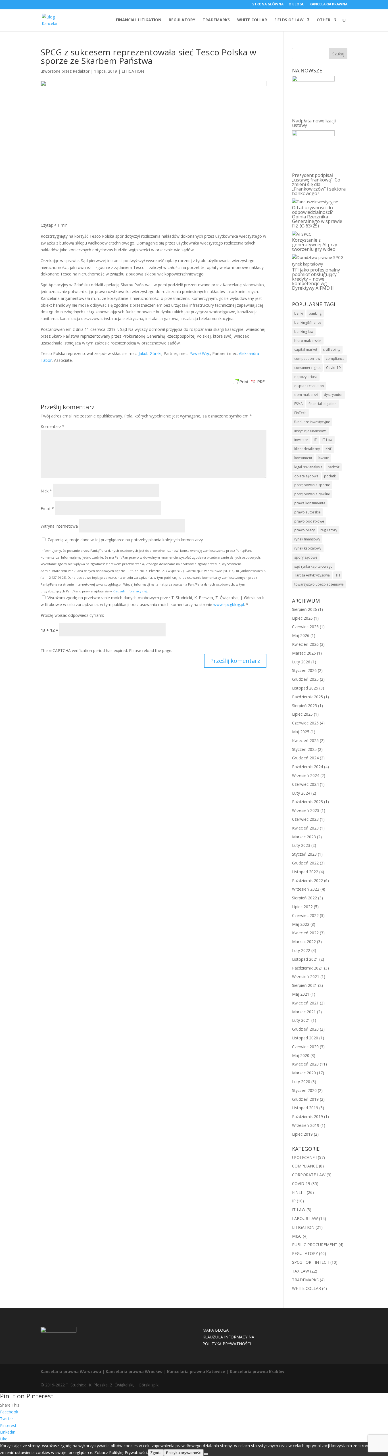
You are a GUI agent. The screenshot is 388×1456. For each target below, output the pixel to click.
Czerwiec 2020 (305, 1046)
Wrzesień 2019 (305, 1125)
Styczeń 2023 (304, 854)
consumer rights (307, 367)
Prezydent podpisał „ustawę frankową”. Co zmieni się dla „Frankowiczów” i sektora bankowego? (319, 184)
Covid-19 (333, 367)
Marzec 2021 (304, 1011)
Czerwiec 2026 (305, 626)
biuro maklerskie (307, 340)
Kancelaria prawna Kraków (257, 1371)
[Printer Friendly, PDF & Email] (248, 382)
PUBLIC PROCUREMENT (314, 1244)
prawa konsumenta (309, 503)
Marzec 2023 (304, 836)
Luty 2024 (301, 793)
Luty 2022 (301, 950)
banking (315, 313)
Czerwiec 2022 (305, 915)
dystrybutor (333, 394)
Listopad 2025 (305, 688)
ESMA (298, 403)
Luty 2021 (301, 1020)
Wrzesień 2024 (305, 775)
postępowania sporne (312, 484)
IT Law (327, 439)
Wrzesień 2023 (305, 810)
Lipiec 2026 (302, 618)
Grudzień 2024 (305, 758)
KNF (329, 448)
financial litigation (322, 403)
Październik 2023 (307, 801)
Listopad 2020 (305, 1038)
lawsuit (323, 458)
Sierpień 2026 (304, 609)
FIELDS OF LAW (289, 20)
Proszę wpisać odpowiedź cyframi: (72, 615)
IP (294, 1201)
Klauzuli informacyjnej (130, 591)
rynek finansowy (307, 539)
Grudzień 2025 (305, 679)
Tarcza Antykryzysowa (312, 575)
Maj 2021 (300, 994)
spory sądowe (305, 557)
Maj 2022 (300, 924)
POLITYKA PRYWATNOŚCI (227, 1343)
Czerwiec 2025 (305, 723)
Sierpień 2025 (304, 705)
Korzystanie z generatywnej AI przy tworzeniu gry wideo (314, 244)
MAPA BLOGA (216, 1330)
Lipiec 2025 (302, 714)
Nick (46, 491)
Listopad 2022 (305, 871)
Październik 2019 (307, 1116)
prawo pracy (304, 530)
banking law (303, 331)
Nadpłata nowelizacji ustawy (314, 123)
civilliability (331, 349)
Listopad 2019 (305, 1107)
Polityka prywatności (183, 1452)
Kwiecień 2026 (305, 644)
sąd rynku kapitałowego (313, 566)
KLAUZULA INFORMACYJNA (228, 1337)
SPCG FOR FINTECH (310, 1262)
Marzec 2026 (304, 653)
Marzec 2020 (304, 1072)
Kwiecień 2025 (305, 740)
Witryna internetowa (59, 526)
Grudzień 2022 (305, 863)
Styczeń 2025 (304, 749)
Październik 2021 (307, 968)
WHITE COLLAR (252, 20)
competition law (307, 358)
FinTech (300, 412)
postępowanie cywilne (312, 494)
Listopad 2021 (305, 959)
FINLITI (299, 1192)
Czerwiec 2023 (305, 819)
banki (298, 313)
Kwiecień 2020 (305, 1064)
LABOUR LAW (305, 1218)
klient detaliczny (307, 448)
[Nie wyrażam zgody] (206, 1454)
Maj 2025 (300, 731)
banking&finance (307, 322)
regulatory (328, 530)
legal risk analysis (308, 467)
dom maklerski (306, 394)
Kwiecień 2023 (305, 828)
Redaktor (81, 71)
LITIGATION (133, 71)
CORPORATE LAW (309, 1174)
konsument (303, 458)
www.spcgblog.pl (228, 604)
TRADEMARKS (216, 20)
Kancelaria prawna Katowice (196, 1371)
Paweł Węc (199, 353)
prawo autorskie (307, 512)
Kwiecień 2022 (305, 932)
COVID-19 (301, 1183)
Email (47, 508)
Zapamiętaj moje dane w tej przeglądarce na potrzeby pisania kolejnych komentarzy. (125, 539)
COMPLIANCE (305, 1166)
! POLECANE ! (304, 1157)
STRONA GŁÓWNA (267, 5)
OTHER (323, 20)
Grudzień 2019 (305, 1099)
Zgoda (156, 1452)
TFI (337, 575)
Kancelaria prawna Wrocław (134, 1371)
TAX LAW (300, 1271)
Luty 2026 (301, 662)
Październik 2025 (307, 696)
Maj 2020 (300, 1055)
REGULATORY (182, 20)
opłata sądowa (306, 476)
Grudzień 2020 (305, 1029)
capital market (305, 349)
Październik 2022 (307, 880)
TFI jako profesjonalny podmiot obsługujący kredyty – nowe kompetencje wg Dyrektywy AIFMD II (316, 279)
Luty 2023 (301, 845)
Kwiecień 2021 (305, 1003)
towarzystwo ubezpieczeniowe (319, 584)
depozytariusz (305, 376)
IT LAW (298, 1209)
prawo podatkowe (309, 521)
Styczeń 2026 (304, 670)
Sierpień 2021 (304, 985)
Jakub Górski (150, 353)
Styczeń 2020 (304, 1090)
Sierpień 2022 (304, 898)
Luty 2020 (301, 1081)
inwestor (301, 439)
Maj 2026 (300, 635)
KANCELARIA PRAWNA (328, 5)
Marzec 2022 (304, 941)
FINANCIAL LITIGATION (138, 20)
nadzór (333, 467)
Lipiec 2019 (302, 1134)
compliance (335, 358)
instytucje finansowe (310, 431)
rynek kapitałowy (307, 548)
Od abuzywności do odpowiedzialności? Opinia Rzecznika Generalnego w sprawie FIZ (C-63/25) (317, 216)
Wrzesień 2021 (305, 976)
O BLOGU (296, 5)
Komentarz (52, 426)
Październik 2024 (307, 766)
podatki (330, 476)
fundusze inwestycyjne (312, 421)
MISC (297, 1236)
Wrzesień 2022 (305, 889)
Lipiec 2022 (302, 906)
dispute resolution (309, 385)
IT (315, 439)
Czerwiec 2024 (305, 784)
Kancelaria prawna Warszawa (71, 1371)
